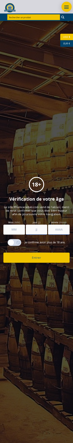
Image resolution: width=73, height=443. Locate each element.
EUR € (65, 43)
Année (59, 222)
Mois (14, 222)
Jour (37, 222)
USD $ (65, 36)
